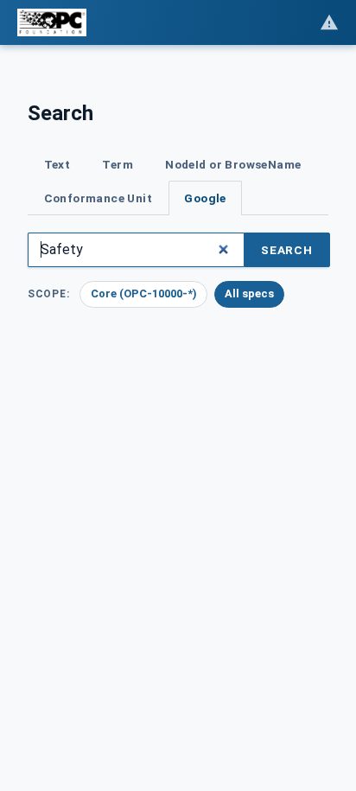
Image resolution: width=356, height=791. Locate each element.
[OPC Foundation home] (51, 22)
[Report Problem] (329, 22)
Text (57, 164)
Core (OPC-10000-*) (144, 293)
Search (287, 250)
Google (205, 198)
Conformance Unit (98, 198)
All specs (249, 293)
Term (117, 164)
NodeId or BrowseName (233, 164)
